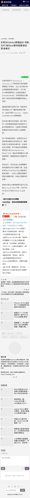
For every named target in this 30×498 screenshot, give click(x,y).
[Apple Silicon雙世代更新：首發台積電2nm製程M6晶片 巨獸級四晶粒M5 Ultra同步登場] (7, 412)
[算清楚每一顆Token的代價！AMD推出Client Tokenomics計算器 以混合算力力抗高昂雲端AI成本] (7, 402)
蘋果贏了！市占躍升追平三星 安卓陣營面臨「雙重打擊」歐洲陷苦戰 (21, 325)
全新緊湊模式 (21, 92)
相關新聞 (4, 385)
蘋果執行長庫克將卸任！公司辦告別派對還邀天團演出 (21, 431)
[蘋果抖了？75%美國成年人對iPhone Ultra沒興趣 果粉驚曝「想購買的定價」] (7, 316)
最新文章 (5, 5)
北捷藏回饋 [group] (5, 10)
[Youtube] (24, 2)
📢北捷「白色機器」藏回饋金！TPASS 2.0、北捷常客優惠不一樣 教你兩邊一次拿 (14, 246)
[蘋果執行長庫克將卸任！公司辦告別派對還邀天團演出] (7, 432)
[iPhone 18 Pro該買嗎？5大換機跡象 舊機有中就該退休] (7, 306)
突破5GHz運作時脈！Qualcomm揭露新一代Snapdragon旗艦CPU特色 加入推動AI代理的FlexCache (21, 421)
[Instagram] (12, 486)
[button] (26, 2)
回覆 (27, 468)
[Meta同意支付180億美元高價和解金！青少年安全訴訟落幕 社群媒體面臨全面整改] (7, 392)
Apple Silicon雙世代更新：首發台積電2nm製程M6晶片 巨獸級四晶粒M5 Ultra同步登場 (21, 411)
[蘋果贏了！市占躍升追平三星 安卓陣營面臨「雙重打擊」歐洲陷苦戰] (7, 326)
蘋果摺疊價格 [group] (16, 10)
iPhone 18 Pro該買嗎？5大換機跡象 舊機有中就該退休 (21, 305)
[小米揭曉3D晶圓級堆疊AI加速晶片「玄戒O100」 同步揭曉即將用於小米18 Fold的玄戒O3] (7, 442)
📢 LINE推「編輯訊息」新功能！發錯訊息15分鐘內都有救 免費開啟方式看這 (14, 270)
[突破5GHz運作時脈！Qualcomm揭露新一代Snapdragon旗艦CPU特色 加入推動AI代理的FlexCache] (7, 422)
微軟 (3, 333)
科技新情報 (11, 38)
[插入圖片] (22, 468)
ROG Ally (19, 333)
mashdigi (6, 202)
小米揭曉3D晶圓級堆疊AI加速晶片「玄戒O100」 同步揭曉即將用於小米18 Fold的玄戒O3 (21, 441)
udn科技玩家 (4, 38)
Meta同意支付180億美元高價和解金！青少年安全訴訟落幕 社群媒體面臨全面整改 (21, 391)
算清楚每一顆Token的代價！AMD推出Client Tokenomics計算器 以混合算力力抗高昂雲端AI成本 (21, 401)
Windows (5, 337)
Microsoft (11, 333)
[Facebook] (9, 486)
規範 (3, 468)
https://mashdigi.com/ (8, 374)
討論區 (3, 450)
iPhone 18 (4, 299)
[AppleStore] (21, 486)
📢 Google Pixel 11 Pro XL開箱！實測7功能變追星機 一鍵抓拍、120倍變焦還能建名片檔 (14, 231)
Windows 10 (14, 337)
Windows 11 (23, 337)
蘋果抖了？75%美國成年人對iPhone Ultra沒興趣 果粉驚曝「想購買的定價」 (21, 315)
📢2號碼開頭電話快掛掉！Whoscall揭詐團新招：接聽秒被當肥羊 (15, 261)
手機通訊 (14, 5)
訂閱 (22, 490)
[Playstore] (18, 486)
